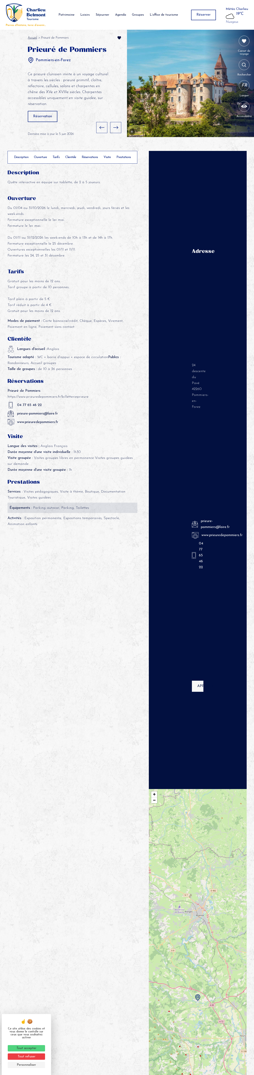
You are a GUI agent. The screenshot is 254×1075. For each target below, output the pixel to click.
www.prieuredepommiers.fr (37, 422)
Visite (107, 157)
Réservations (90, 157)
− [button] (154, 800)
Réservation (42, 116)
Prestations (123, 157)
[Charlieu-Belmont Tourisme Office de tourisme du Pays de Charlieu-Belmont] (26, 15)
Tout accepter (26, 1048)
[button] (101, 127)
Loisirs (85, 14)
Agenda (120, 14)
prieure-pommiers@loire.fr (37, 414)
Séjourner (102, 14)
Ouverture (40, 157)
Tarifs (56, 157)
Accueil (32, 37)
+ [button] (154, 794)
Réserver (203, 15)
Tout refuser (26, 1056)
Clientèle (70, 157)
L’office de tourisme (164, 14)
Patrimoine (66, 14)
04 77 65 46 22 (29, 405)
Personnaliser (26, 1064)
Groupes (138, 14)
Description (21, 157)
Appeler (200, 686)
